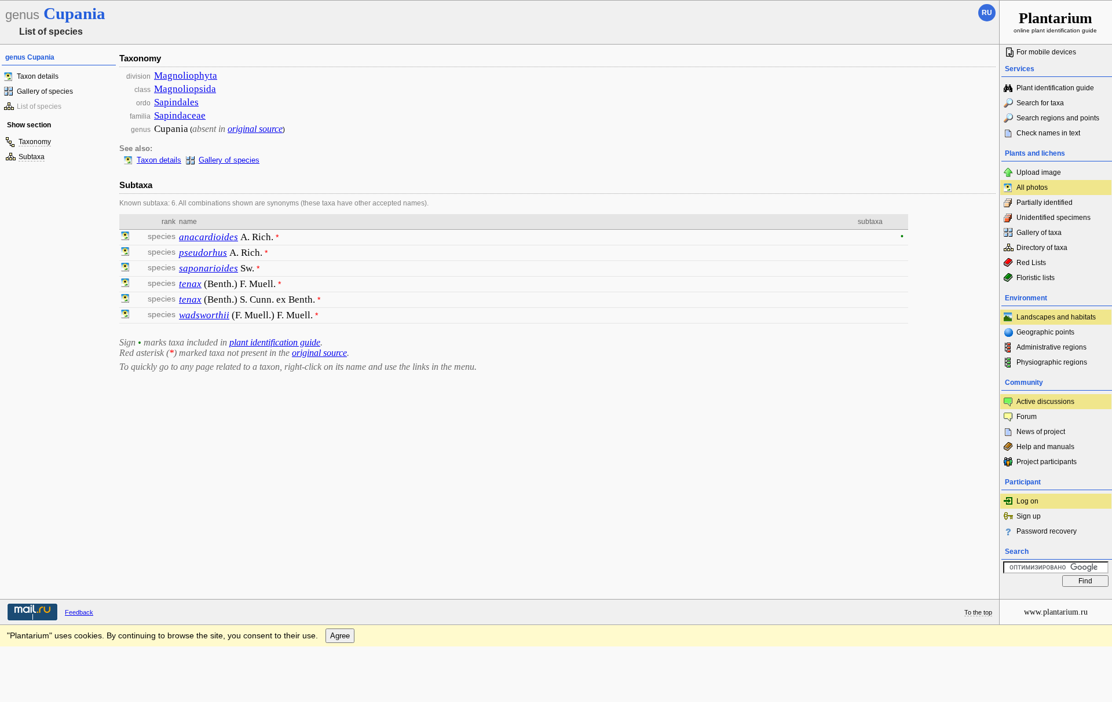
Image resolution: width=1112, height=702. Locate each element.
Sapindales (176, 102)
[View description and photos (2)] (125, 315)
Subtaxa (32, 157)
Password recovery (1046, 531)
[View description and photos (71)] (125, 237)
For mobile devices (1046, 52)
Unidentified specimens (1053, 218)
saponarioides (208, 268)
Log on (1027, 501)
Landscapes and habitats (1056, 317)
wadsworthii (204, 315)
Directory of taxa (1041, 248)
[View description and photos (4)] (125, 284)
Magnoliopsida (185, 88)
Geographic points (1045, 332)
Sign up (1028, 516)
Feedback (79, 612)
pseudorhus (203, 252)
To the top (978, 612)
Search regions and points (1057, 118)
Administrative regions (1051, 347)
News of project (1040, 432)
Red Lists (1031, 263)
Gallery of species (45, 91)
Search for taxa (1040, 103)
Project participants (1046, 462)
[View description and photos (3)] (125, 253)
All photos (1032, 187)
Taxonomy (35, 142)
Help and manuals (1045, 447)
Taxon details (37, 76)
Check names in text (1048, 133)
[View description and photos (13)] (125, 268)
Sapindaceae (180, 115)
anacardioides (208, 236)
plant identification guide (274, 342)
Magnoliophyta (185, 75)
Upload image (1038, 172)
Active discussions (1045, 402)
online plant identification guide (1055, 22)
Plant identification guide (1055, 88)
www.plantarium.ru (1056, 612)
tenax (190, 283)
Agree (340, 635)
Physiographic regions (1051, 362)
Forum (1026, 417)
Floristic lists (1035, 278)
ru (987, 13)
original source (255, 129)
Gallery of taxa (1039, 233)
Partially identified (1044, 203)
